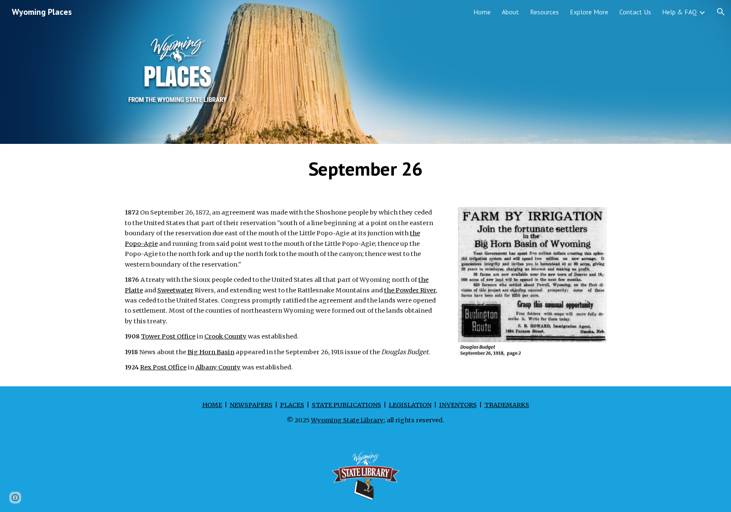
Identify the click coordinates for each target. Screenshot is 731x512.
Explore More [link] (589, 12)
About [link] (510, 12)
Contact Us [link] (635, 12)
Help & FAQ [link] (679, 12)
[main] (365, 169)
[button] (721, 12)
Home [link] (482, 12)
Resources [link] (544, 12)
